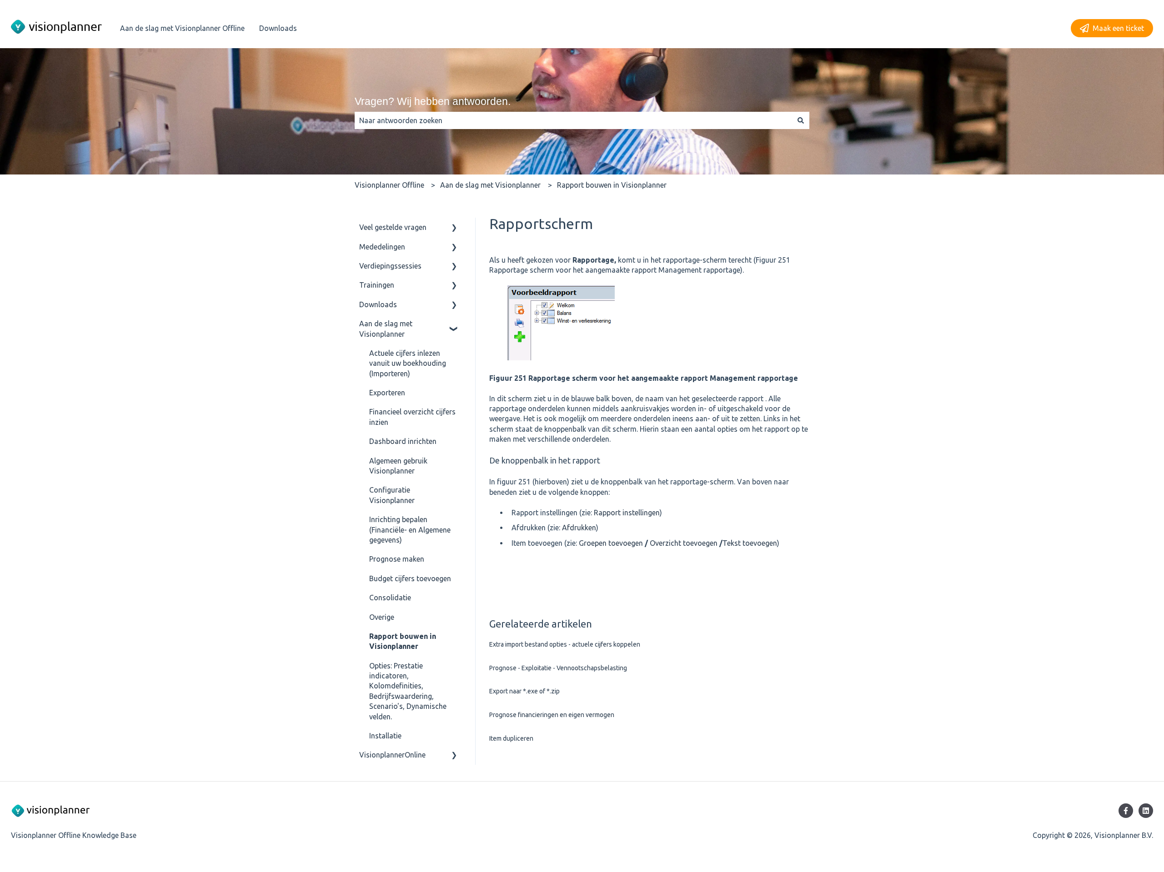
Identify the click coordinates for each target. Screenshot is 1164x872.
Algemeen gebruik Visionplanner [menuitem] (398, 466)
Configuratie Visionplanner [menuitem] (392, 495)
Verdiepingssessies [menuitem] (390, 266)
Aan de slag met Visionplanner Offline (182, 28)
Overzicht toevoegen (683, 543)
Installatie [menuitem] (385, 736)
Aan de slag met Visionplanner (490, 185)
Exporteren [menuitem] (387, 393)
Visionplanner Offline (389, 185)
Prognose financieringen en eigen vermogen (551, 714)
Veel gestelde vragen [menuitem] (392, 227)
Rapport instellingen (627, 512)
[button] (454, 228)
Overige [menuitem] (381, 617)
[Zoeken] (800, 120)
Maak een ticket (1118, 28)
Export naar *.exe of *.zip (524, 691)
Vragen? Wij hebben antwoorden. (433, 101)
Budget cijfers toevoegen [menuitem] (410, 578)
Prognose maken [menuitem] (396, 559)
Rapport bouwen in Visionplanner (612, 185)
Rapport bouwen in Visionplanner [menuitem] (402, 641)
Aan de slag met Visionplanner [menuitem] (385, 328)
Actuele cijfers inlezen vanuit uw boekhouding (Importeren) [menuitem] (407, 363)
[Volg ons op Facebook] (1126, 810)
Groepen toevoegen (611, 543)
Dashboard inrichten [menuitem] (402, 441)
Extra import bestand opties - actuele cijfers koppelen (564, 644)
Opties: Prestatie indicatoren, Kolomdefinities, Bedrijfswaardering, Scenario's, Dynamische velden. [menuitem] (408, 691)
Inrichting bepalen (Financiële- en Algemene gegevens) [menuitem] (410, 529)
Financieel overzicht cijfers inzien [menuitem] (412, 417)
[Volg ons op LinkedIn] (1146, 810)
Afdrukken (579, 527)
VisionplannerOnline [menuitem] (392, 755)
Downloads (278, 28)
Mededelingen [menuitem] (382, 247)
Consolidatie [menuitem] (390, 597)
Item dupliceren (511, 738)
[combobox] (573, 120)
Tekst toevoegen (749, 543)
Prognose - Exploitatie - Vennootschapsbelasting (558, 668)
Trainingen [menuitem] (376, 285)
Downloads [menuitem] (378, 304)
